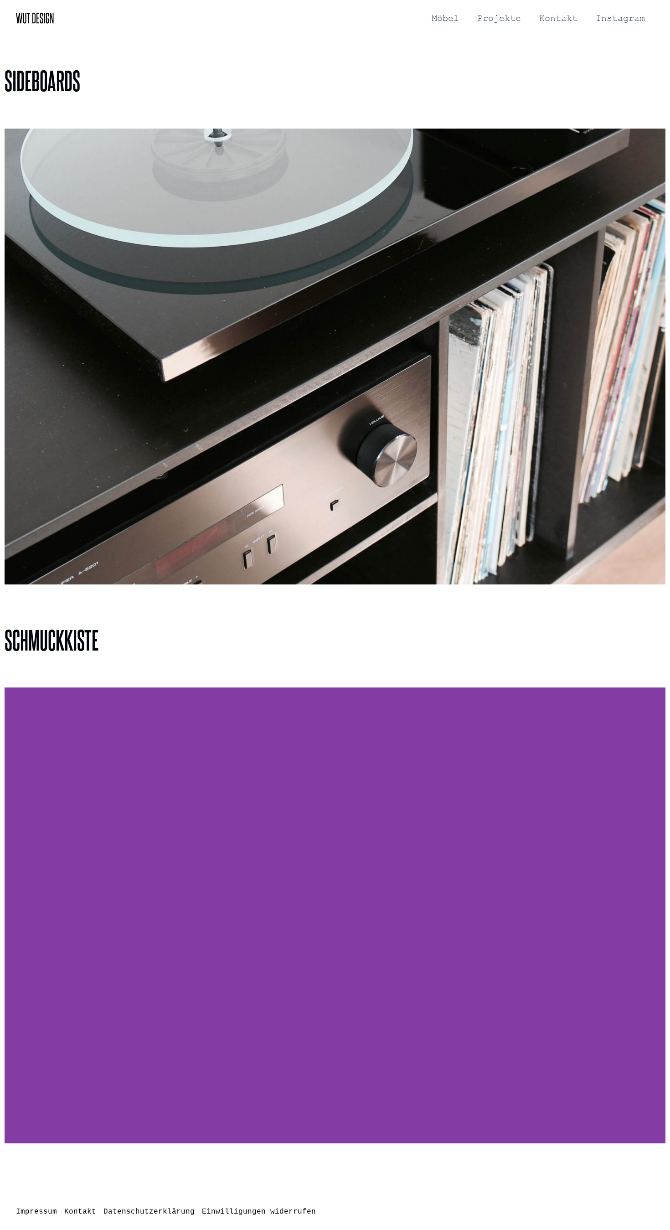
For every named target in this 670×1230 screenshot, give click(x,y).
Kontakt (558, 18)
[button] (13, 356)
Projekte (499, 18)
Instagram (620, 18)
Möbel (445, 18)
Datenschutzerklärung (149, 1212)
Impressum (36, 1212)
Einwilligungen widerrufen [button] (259, 1212)
